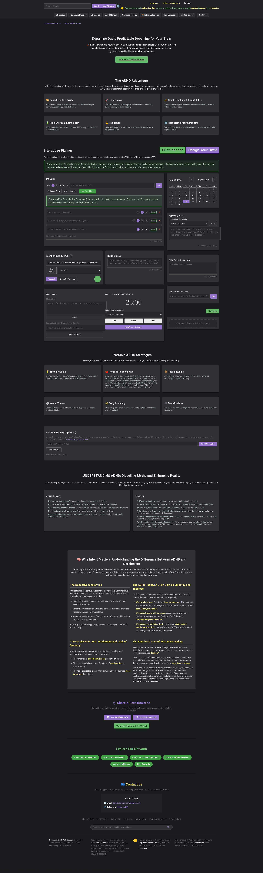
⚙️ (118, 6)
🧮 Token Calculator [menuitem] (150, 15)
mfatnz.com (102, 819)
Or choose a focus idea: (178, 219)
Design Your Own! (202, 150)
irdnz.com (128, 819)
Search (96, 6)
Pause (133, 321)
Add (158, 185)
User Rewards (143, 764)
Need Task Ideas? (87, 191)
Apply (213, 223)
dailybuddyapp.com (171, 3)
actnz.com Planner (121, 764)
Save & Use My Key (208, 444)
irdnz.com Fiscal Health (114, 757)
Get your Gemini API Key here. (77, 439)
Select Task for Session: (114, 311)
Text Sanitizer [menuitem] (170, 15)
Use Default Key (54, 450)
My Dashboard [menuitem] (187, 15)
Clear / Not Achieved (67, 279)
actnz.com (154, 3)
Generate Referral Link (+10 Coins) (131, 726)
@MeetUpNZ (122, 807)
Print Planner (172, 150)
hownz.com (141, 819)
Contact (187, 3)
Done (153, 212)
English (202, 15)
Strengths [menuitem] (60, 15)
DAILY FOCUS (174, 216)
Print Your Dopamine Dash (131, 59)
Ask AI (74, 318)
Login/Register (108, 6)
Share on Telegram (147, 717)
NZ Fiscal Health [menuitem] (129, 15)
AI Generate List (70, 191)
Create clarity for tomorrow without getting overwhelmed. (73, 263)
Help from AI (51, 270)
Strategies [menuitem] (95, 15)
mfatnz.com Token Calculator (145, 757)
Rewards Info (175, 819)
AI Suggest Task (54, 191)
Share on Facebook (119, 717)
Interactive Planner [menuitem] (77, 15)
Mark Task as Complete (133, 327)
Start (114, 321)
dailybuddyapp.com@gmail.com (127, 803)
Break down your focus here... (182, 264)
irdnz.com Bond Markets (85, 757)
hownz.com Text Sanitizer (177, 757)
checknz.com (88, 819)
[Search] (169, 827)
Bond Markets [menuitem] (111, 15)
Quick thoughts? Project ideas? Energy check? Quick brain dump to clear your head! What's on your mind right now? (134, 261)
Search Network (75, 335)
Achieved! (51, 279)
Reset (153, 321)
